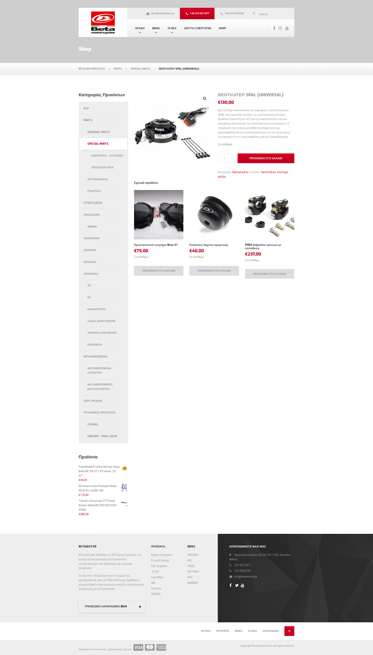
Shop (222, 28)
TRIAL (191, 566)
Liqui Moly (157, 577)
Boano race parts (161, 554)
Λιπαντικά (91, 274)
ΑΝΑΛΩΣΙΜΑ (92, 238)
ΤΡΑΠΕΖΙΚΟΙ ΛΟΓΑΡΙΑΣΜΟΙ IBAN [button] (106, 606)
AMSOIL (156, 593)
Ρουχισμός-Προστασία (100, 412)
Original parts (98, 132)
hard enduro (268, 172)
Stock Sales (93, 203)
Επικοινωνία (270, 631)
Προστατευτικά (102, 167)
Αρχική (140, 28)
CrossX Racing (160, 560)
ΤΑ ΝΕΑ (171, 28)
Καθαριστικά (96, 309)
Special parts (240, 172)
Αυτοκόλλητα (97, 179)
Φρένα (92, 227)
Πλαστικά (94, 191)
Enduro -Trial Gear (102, 436)
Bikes (156, 28)
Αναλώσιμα (92, 215)
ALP (86, 108)
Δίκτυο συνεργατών (197, 28)
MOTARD (193, 571)
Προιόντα (222, 631)
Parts (88, 120)
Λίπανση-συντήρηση (102, 333)
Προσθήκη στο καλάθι (265, 158)
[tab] (112, 607)
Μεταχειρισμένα (95, 356)
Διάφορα (90, 250)
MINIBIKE (192, 582)
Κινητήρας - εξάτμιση (107, 156)
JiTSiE (155, 571)
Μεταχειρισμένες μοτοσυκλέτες (100, 387)
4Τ (89, 297)
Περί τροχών (93, 401)
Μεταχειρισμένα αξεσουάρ (99, 371)
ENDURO (192, 554)
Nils (153, 582)
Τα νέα (252, 631)
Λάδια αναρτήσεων (101, 321)
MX (189, 560)
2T (89, 285)
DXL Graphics (159, 566)
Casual (92, 424)
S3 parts (156, 588)
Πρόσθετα (94, 345)
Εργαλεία (90, 262)
